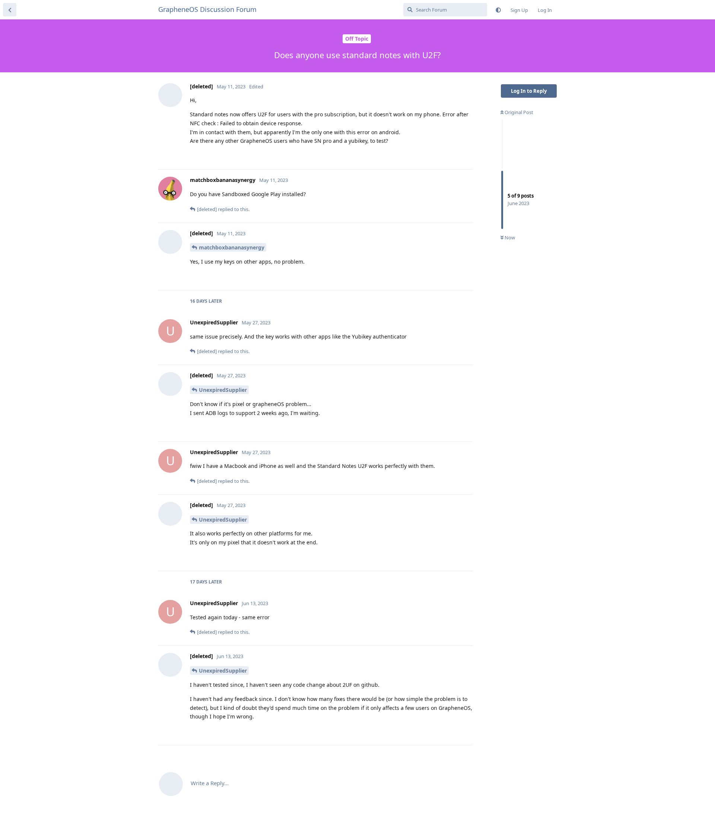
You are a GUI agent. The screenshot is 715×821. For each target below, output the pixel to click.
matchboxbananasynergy (231, 247)
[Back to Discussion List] (9, 9)
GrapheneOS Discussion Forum (207, 9)
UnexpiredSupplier (223, 389)
